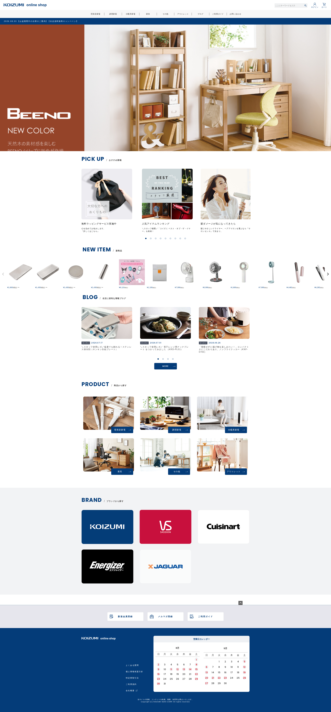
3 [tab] (163, 152)
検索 (305, 5)
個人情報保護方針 (134, 672)
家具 (148, 14)
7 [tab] (171, 152)
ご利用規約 (131, 684)
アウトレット (183, 14)
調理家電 (113, 14)
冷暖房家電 (130, 14)
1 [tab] (160, 152)
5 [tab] (167, 152)
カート (324, 7)
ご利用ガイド (218, 14)
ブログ (200, 14)
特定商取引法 (132, 678)
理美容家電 (95, 14)
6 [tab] (169, 152)
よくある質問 (132, 665)
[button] (146, 238)
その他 (165, 14)
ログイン (314, 7)
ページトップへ (240, 603)
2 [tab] (162, 152)
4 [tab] (165, 152)
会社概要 (130, 691)
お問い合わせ (235, 14)
